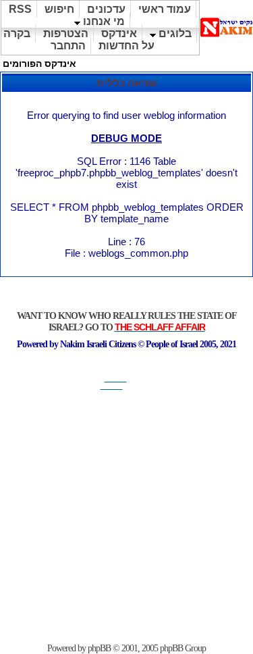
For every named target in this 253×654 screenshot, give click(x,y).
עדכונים (106, 9)
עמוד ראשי (164, 9)
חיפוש (59, 9)
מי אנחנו (102, 21)
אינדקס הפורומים (39, 63)
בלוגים (174, 33)
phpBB (99, 648)
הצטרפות (65, 33)
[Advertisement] (126, 516)
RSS (20, 9)
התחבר (68, 45)
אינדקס (119, 33)
